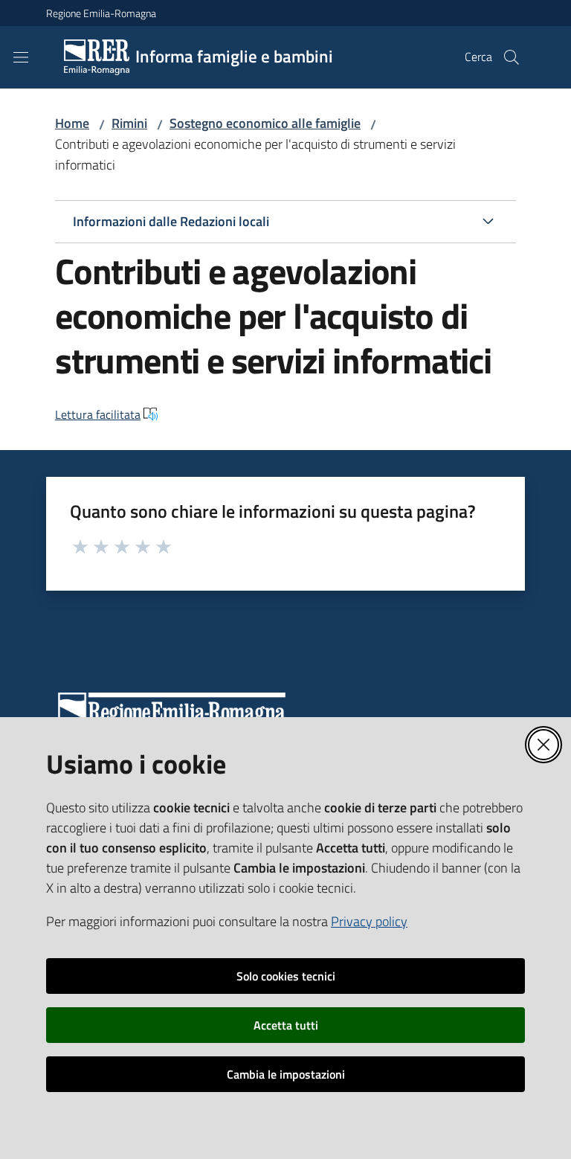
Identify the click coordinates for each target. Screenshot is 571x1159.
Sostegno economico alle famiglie (265, 123)
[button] (511, 57)
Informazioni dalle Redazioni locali (171, 221)
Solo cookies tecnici (285, 976)
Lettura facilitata (98, 414)
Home (72, 123)
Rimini (129, 123)
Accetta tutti (286, 1025)
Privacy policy (369, 921)
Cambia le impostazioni (286, 1074)
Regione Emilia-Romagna (101, 13)
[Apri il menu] (21, 57)
